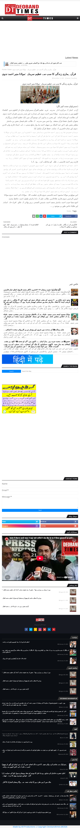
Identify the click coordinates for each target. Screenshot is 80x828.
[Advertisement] (40, 37)
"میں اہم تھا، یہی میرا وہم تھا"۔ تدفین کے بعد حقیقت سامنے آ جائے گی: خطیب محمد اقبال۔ (26, 590)
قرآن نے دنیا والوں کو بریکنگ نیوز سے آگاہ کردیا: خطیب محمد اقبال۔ (31, 63)
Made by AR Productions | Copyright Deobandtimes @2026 (40, 826)
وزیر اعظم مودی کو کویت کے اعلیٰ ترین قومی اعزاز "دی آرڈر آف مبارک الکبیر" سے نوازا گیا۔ (26, 812)
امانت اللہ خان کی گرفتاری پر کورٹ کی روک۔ (14, 658)
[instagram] (21, 526)
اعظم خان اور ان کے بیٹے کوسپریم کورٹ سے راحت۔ (15, 642)
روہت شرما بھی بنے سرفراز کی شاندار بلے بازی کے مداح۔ (17, 742)
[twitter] (21, 521)
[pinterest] (53, 629)
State (9, 69)
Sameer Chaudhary (71, 78)
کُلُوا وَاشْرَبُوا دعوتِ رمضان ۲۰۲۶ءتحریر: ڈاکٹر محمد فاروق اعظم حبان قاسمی (32, 290)
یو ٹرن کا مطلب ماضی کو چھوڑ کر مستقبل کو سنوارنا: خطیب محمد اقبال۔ (21, 598)
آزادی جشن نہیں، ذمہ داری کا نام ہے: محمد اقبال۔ (15, 606)
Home (4, 69)
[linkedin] (49, 629)
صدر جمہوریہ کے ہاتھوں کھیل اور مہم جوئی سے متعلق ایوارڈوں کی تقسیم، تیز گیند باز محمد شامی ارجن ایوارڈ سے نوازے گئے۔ (34, 751)
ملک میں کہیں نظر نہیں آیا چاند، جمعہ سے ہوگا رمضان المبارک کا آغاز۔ (26, 782)
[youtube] (59, 526)
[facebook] (59, 521)
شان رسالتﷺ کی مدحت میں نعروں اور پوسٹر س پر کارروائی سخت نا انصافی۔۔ (34, 330)
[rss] (35, 629)
